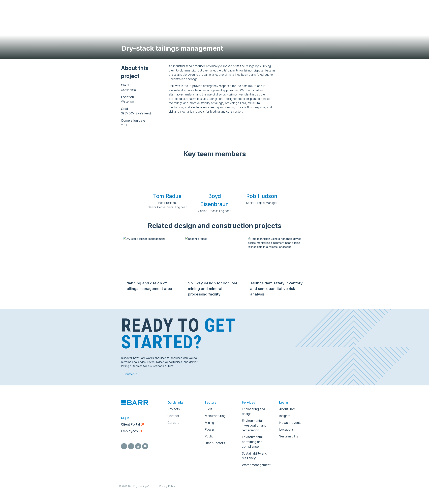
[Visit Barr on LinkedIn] (124, 446)
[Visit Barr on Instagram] (138, 446)
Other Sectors (215, 443)
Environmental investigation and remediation (254, 425)
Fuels (208, 409)
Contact (173, 416)
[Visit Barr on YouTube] (145, 446)
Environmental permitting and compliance (252, 442)
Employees (129, 431)
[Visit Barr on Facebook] (131, 446)
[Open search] (386, 8)
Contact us (130, 374)
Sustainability (288, 436)
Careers (173, 423)
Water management (256, 465)
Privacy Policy (167, 486)
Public (209, 436)
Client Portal (130, 424)
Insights (284, 416)
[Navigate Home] (19, 8)
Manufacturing (215, 416)
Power (209, 429)
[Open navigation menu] (420, 8)
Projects (173, 409)
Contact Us (403, 8)
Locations (286, 429)
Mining (209, 423)
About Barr (287, 409)
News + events (290, 423)
